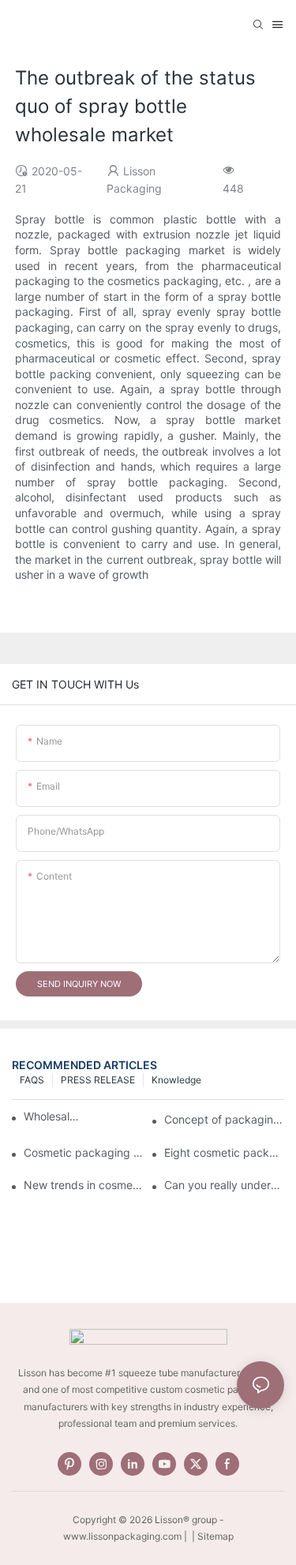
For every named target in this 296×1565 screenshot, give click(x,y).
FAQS (32, 1080)
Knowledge (176, 1080)
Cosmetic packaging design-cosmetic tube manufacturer (84, 1152)
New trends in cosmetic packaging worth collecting (84, 1185)
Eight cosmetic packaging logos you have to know (224, 1152)
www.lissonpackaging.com (122, 1536)
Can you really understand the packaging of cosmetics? (224, 1185)
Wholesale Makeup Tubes (54, 1116)
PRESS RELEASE (98, 1080)
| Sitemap (211, 1536)
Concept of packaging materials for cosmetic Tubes (224, 1119)
